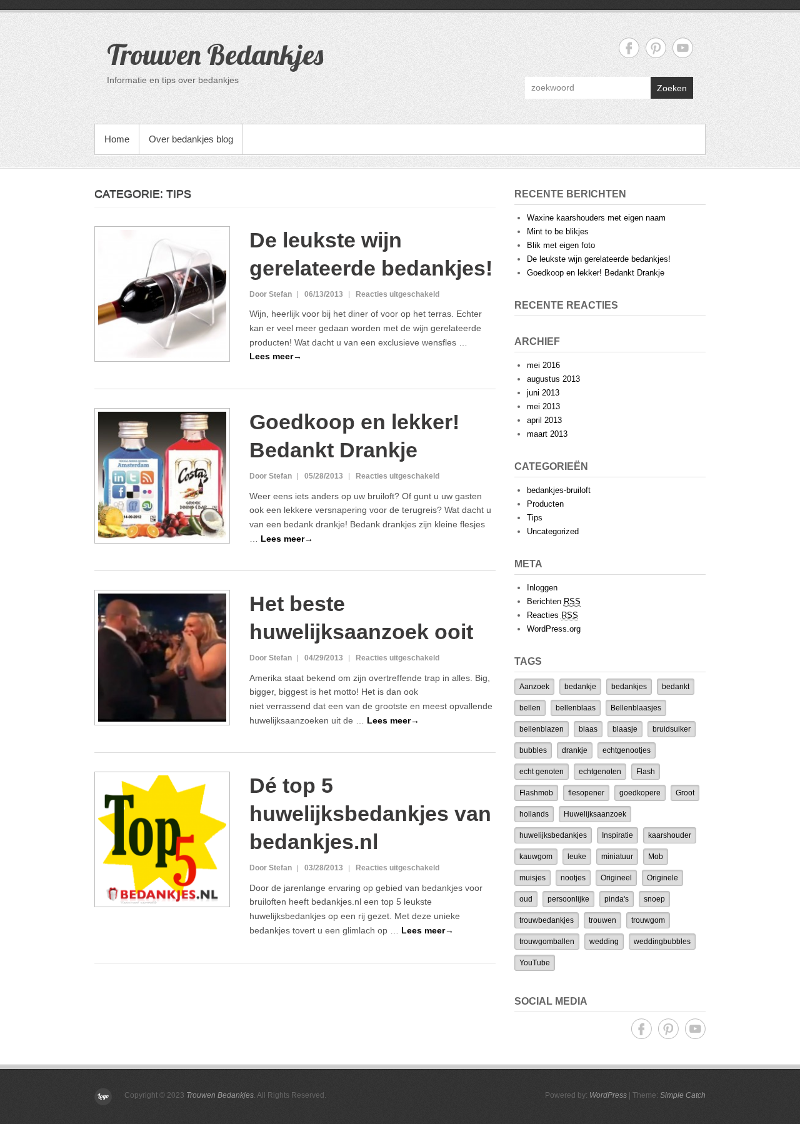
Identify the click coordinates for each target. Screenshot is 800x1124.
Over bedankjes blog (191, 139)
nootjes (573, 877)
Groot (685, 792)
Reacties (552, 615)
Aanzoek (534, 686)
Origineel (616, 877)
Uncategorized (553, 531)
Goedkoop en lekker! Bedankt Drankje (595, 272)
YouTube (534, 962)
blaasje (625, 729)
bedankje (580, 686)
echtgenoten (600, 771)
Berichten (554, 601)
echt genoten (541, 771)
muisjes (532, 877)
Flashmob (536, 792)
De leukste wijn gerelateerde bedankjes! (599, 259)
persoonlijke (568, 899)
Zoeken (672, 88)
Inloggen (542, 587)
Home (116, 139)
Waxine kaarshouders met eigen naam (596, 217)
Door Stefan (270, 294)
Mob (655, 856)
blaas (588, 729)
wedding (604, 941)
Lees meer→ (275, 356)
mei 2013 (543, 406)
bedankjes (629, 686)
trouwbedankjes (546, 920)
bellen (530, 708)
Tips (534, 517)
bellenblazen (541, 729)
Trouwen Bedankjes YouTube (682, 47)
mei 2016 (543, 365)
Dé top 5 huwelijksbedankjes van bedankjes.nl (370, 813)
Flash (645, 771)
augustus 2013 (553, 379)
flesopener (586, 792)
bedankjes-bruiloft (559, 490)
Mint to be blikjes (558, 231)
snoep (654, 899)
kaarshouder (669, 835)
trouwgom (648, 920)
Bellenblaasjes (636, 708)
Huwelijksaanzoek (595, 814)
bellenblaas (576, 708)
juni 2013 (543, 392)
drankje (575, 750)
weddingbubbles (662, 941)
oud (525, 899)
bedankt (675, 686)
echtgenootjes (626, 750)
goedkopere (640, 792)
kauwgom (535, 856)
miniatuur (617, 856)
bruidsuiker (671, 729)
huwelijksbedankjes (553, 835)
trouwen (602, 920)
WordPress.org (554, 629)
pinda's (616, 899)
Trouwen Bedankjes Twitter (656, 47)
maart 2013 (547, 434)
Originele (662, 877)
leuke (577, 856)
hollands (534, 814)
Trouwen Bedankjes (215, 54)
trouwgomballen (546, 941)
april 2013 (544, 420)
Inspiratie (617, 835)
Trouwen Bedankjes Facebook (629, 47)
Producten (545, 504)
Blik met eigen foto (561, 245)
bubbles (533, 750)
